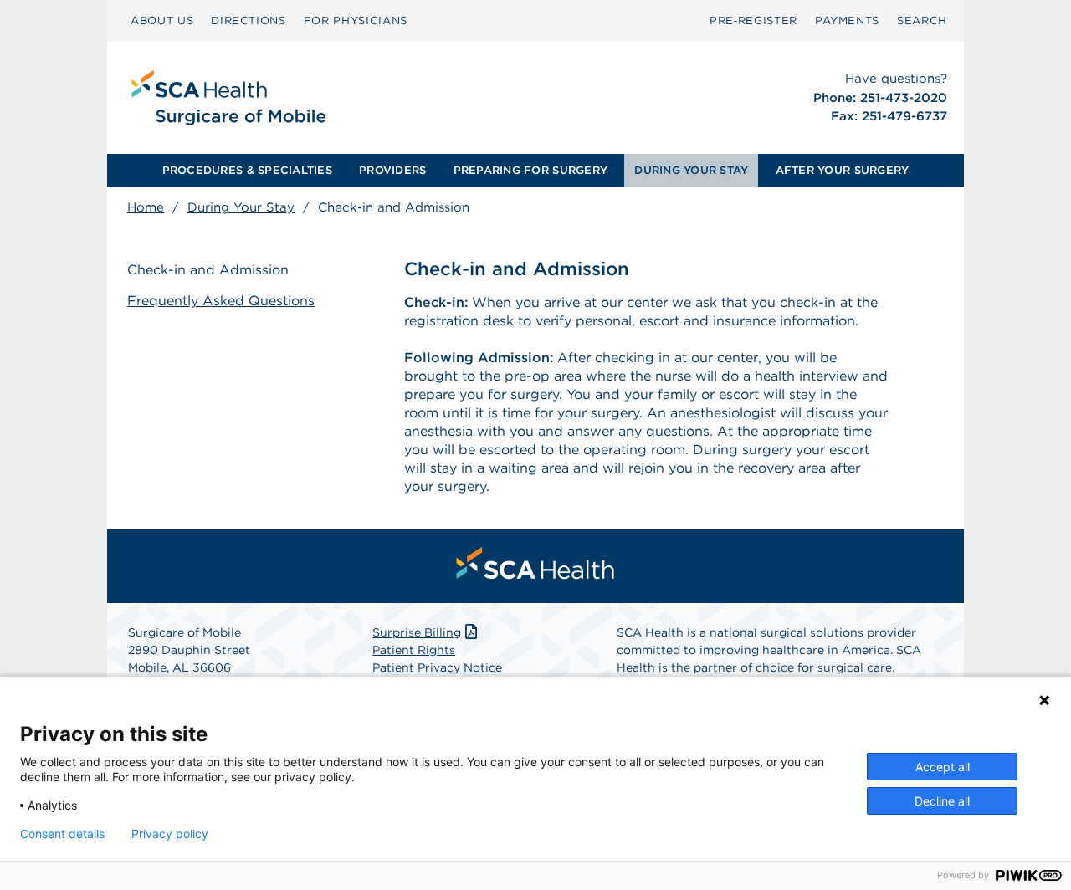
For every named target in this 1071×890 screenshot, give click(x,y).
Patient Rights (413, 650)
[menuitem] (162, 21)
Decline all (942, 801)
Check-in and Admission (208, 270)
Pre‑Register (753, 20)
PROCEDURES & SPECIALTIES (247, 170)
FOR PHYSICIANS (355, 20)
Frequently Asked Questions (221, 301)
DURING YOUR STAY (691, 170)
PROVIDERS (392, 170)
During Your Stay (241, 207)
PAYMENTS (847, 20)
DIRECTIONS (248, 20)
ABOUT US (162, 20)
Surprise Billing (416, 632)
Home (145, 207)
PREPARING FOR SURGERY (530, 170)
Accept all (942, 767)
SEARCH (922, 20)
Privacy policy (169, 834)
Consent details (62, 834)
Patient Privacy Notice (437, 667)
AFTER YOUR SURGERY (843, 170)
